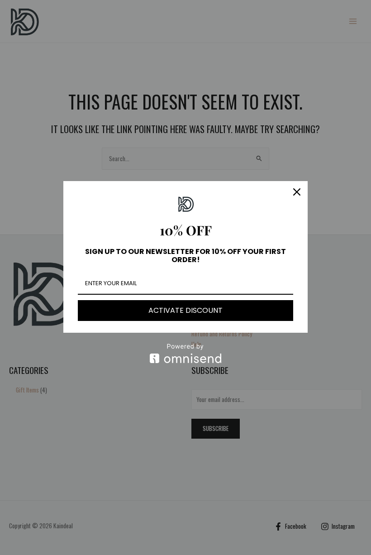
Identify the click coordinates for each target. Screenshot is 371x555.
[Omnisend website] (185, 353)
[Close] (297, 192)
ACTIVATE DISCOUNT (185, 310)
